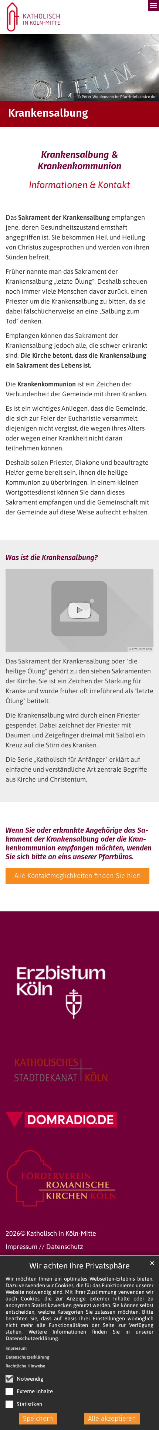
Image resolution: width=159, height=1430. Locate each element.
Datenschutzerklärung (32, 1338)
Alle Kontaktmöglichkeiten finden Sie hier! (77, 876)
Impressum (16, 1348)
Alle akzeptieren (112, 1419)
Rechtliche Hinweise (25, 1366)
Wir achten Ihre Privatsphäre (79, 1265)
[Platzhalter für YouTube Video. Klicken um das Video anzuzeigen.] (79, 610)
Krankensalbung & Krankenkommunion (79, 160)
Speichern (38, 1419)
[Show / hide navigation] (142, 11)
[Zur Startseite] (33, 17)
